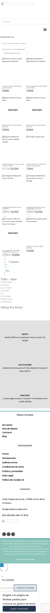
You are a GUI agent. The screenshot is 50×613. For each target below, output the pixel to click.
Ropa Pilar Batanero (14, 541)
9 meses (6, 285)
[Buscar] (46, 22)
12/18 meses (7, 302)
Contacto (7, 432)
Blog (4, 436)
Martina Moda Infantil (38, 554)
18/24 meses (7, 299)
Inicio (4, 43)
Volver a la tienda (25, 587)
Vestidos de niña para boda (19, 554)
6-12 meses (7, 288)
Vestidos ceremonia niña (27, 549)
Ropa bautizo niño (32, 552)
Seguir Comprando (19, 608)
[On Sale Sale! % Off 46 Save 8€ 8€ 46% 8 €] (13, 190)
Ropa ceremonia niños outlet (24, 544)
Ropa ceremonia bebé (9, 549)
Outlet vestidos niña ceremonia (29, 546)
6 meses (6, 291)
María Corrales (28, 559)
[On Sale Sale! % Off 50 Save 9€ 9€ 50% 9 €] (37, 190)
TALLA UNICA (7, 282)
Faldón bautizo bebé (17, 552)
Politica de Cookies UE (13, 479)
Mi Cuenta (7, 425)
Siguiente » (15, 262)
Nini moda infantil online (32, 541)
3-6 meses (7, 296)
